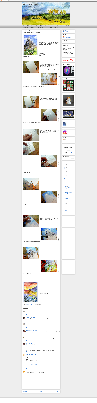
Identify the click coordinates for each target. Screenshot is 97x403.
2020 (65, 164)
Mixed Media (47, 25)
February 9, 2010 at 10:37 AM (33, 330)
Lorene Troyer (27, 364)
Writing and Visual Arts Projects (42, 27)
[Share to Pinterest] (40, 304)
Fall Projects (67, 25)
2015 (65, 171)
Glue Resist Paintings (68, 189)
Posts (65, 139)
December (66, 180)
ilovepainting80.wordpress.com (30, 371)
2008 (65, 213)
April (65, 207)
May (65, 206)
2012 (65, 175)
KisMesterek (27, 330)
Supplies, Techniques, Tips (53, 27)
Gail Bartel (65, 36)
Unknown (26, 354)
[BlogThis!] (37, 304)
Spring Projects (32, 27)
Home (24, 25)
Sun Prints (66, 199)
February (66, 210)
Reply (26, 314)
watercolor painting (32, 305)
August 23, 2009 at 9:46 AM (31, 317)
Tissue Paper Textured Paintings (68, 193)
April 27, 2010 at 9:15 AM (34, 343)
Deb (25, 317)
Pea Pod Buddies (67, 198)
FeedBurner (70, 152)
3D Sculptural (29, 25)
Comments (66, 141)
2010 (65, 178)
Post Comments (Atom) (43, 394)
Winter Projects (25, 27)
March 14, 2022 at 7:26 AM (39, 371)
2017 (65, 168)
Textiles (41, 25)
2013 (65, 174)
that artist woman (29, 4)
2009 (65, 179)
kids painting (27, 305)
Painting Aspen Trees (68, 191)
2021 (65, 163)
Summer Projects (60, 25)
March (66, 209)
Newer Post (25, 391)
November (66, 182)
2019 (65, 165)
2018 (65, 167)
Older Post (58, 391)
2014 (65, 172)
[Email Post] (35, 304)
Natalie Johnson (27, 343)
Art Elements (53, 25)
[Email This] (36, 304)
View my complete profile (67, 37)
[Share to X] (38, 304)
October (66, 183)
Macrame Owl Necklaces (67, 201)
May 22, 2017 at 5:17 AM (33, 364)
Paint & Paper (36, 25)
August (66, 186)
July (65, 203)
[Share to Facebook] (39, 304)
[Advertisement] (67, 243)
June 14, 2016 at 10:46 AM (32, 354)
